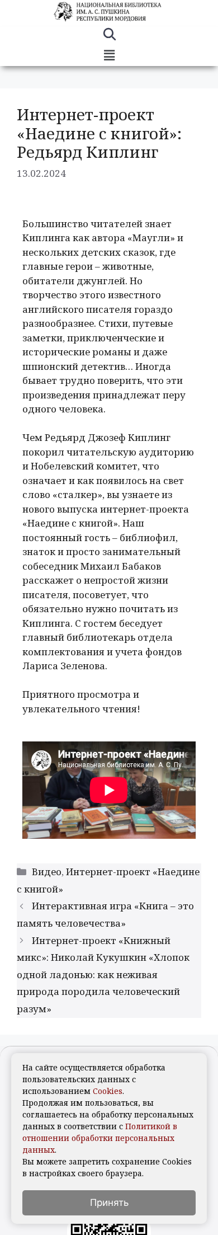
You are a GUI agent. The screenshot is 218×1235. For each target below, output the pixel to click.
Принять (109, 1202)
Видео (46, 871)
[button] (109, 55)
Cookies (107, 1091)
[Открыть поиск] (109, 36)
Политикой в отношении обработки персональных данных (99, 1138)
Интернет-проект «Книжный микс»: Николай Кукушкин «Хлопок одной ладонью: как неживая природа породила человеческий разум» (103, 974)
